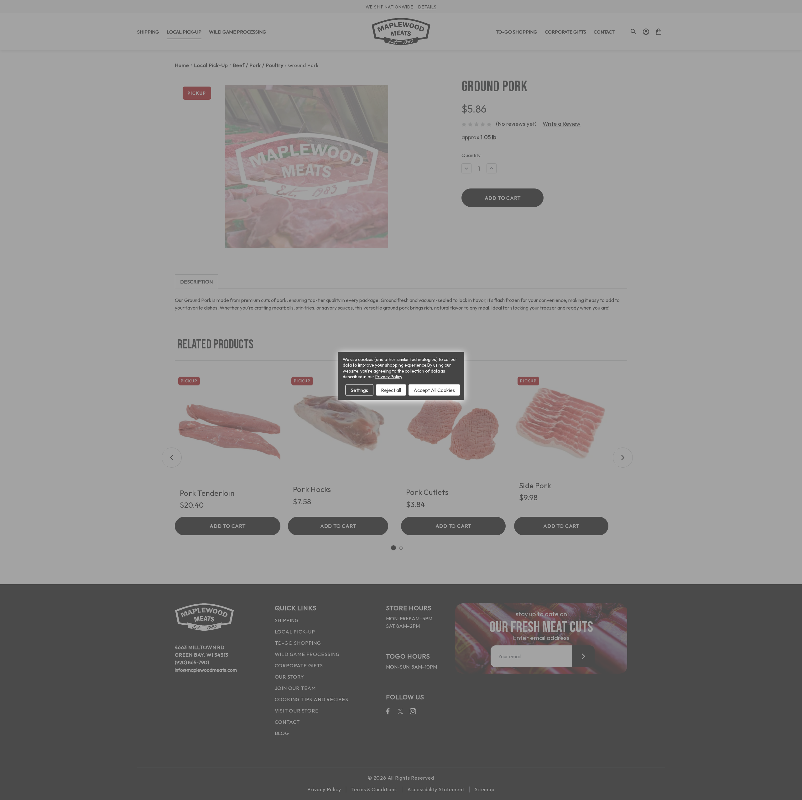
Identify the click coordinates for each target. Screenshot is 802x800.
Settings (359, 390)
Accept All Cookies (434, 390)
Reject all (391, 390)
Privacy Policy (388, 376)
